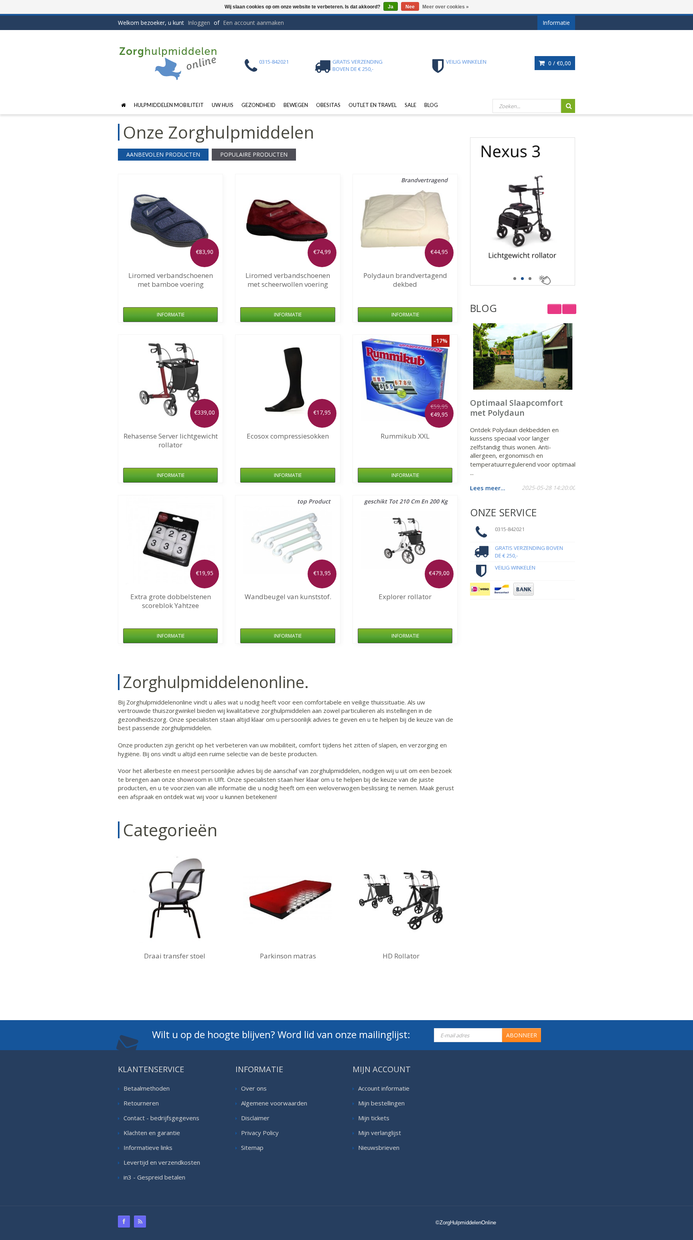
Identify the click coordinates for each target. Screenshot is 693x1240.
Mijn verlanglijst (379, 1133)
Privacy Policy (260, 1133)
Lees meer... (487, 488)
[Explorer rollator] (405, 539)
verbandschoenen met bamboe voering (170, 280)
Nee (410, 7)
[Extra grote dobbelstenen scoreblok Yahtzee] (170, 539)
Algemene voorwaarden (274, 1103)
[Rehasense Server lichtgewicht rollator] (170, 379)
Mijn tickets (373, 1118)
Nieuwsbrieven (378, 1147)
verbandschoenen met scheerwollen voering (287, 280)
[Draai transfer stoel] (174, 899)
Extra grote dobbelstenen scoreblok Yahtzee (170, 601)
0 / (559, 63)
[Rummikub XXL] (405, 379)
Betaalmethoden (147, 1088)
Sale (410, 105)
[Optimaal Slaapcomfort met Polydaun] (522, 356)
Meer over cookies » (445, 7)
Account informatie (383, 1088)
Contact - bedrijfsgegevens (161, 1118)
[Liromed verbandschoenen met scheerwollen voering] (287, 218)
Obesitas (328, 105)
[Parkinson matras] (287, 899)
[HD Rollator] (401, 899)
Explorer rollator (405, 596)
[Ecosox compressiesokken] (287, 379)
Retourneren (141, 1103)
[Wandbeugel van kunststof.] (287, 539)
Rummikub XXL (405, 436)
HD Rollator (401, 955)
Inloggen (199, 22)
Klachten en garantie (152, 1133)
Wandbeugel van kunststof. (288, 596)
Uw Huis (222, 105)
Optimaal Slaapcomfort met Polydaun (516, 408)
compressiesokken (288, 436)
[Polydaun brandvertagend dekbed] (405, 218)
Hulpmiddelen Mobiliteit (169, 105)
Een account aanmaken (253, 22)
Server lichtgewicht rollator (171, 440)
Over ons (254, 1088)
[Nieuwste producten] (140, 1222)
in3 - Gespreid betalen (154, 1177)
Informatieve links (148, 1147)
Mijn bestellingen (381, 1103)
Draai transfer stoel (174, 955)
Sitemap (252, 1147)
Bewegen (296, 105)
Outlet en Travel (373, 105)
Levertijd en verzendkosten (162, 1162)
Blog (431, 105)
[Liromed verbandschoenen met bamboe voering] (170, 218)
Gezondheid (258, 105)
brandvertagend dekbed (405, 280)
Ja (390, 7)
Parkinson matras (288, 955)
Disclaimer (255, 1118)
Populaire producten (254, 154)
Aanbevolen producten (163, 154)
